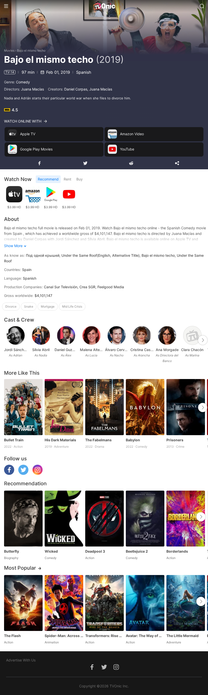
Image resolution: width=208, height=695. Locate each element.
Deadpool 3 (95, 551)
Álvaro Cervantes (116, 350)
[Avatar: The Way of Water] (145, 603)
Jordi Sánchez (15, 350)
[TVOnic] (104, 6)
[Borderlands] (185, 519)
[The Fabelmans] (104, 407)
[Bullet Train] (23, 407)
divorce (10, 306)
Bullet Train (14, 440)
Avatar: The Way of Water (145, 635)
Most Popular (20, 568)
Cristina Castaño (142, 350)
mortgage (48, 306)
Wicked (51, 551)
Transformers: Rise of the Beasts (104, 635)
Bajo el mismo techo (31, 50)
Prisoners (174, 440)
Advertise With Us (21, 660)
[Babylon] (145, 407)
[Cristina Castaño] (142, 335)
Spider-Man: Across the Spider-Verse (64, 635)
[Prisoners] (185, 407)
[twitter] (23, 473)
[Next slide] (202, 340)
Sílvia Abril (40, 350)
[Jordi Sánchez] (15, 335)
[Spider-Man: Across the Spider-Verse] (64, 603)
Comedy (23, 82)
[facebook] (9, 473)
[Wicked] (64, 519)
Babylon (133, 440)
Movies (9, 50)
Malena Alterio (91, 350)
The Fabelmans (98, 440)
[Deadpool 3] (104, 519)
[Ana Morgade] (167, 335)
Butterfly (11, 551)
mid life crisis (72, 306)
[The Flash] (23, 603)
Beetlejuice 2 (137, 551)
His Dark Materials (60, 440)
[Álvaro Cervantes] (116, 335)
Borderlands (177, 551)
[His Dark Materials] (64, 407)
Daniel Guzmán (66, 350)
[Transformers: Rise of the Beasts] (104, 603)
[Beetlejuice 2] (145, 519)
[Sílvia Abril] (41, 335)
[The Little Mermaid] (185, 603)
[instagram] (37, 473)
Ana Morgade (167, 350)
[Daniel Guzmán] (66, 335)
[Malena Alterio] (91, 335)
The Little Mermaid (182, 635)
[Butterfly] (23, 519)
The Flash (12, 635)
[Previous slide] (7, 340)
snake (28, 306)
